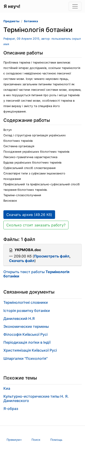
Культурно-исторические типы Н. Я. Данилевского (36, 398)
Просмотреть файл (51, 256)
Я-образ (10, 408)
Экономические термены (26, 326)
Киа (6, 388)
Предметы (11, 21)
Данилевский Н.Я (19, 318)
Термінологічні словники (25, 302)
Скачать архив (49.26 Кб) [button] (29, 214)
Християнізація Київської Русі (30, 350)
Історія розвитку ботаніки (26, 310)
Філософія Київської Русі (25, 334)
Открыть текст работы (36, 273)
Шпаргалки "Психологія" (25, 358)
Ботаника (31, 21)
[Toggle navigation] (75, 6)
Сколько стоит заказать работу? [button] (36, 225)
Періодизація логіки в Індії (27, 342)
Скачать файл (21, 260)
